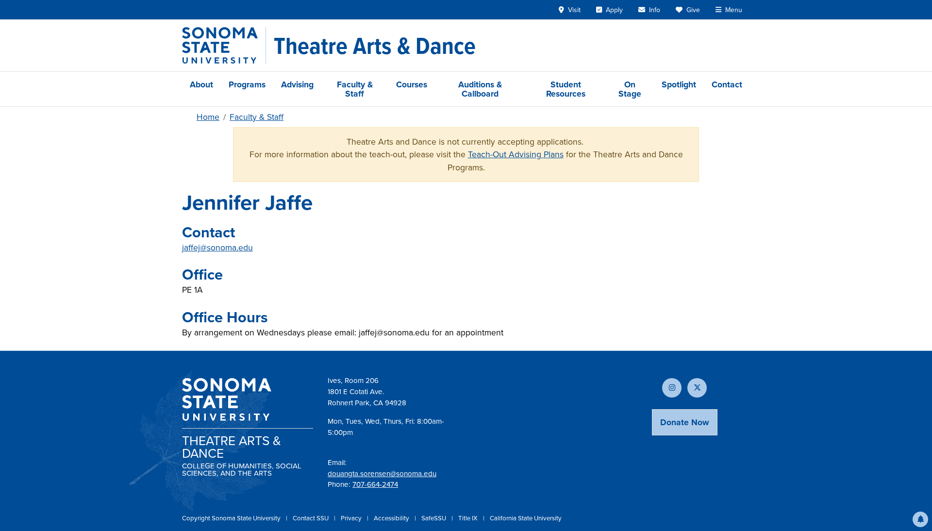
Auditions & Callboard (480, 89)
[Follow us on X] (697, 388)
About (201, 84)
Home (208, 117)
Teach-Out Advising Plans (516, 154)
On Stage (629, 89)
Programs (247, 84)
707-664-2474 (375, 484)
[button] (920, 519)
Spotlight (679, 84)
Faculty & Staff (355, 89)
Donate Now (684, 422)
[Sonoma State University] (224, 45)
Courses (411, 84)
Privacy (352, 518)
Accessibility (392, 518)
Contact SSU (311, 518)
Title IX (468, 518)
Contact (727, 84)
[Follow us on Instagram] (672, 388)
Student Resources (565, 89)
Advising (297, 84)
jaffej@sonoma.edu (217, 247)
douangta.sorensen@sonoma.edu (382, 473)
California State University (526, 518)
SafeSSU (434, 518)
